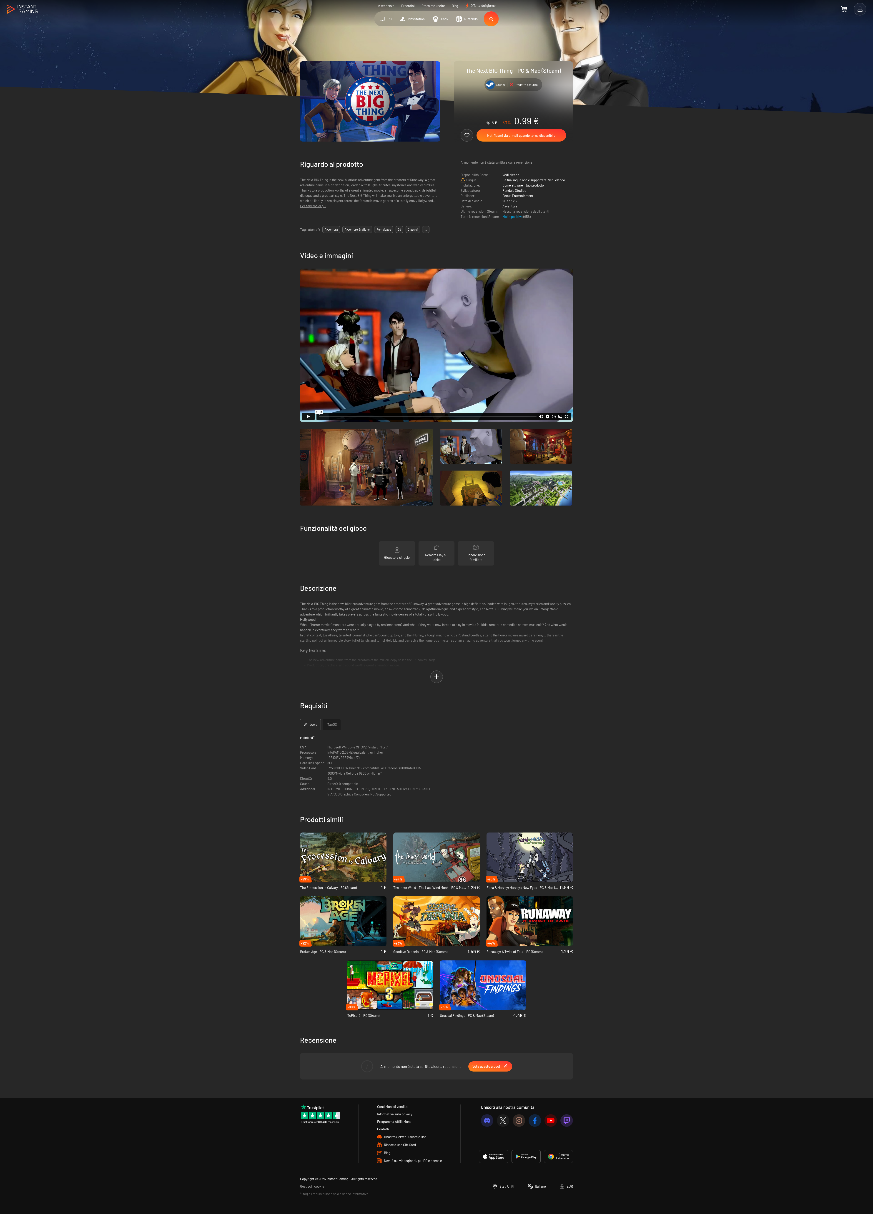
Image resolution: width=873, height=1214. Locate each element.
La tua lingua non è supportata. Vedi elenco (533, 180)
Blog (455, 6)
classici (413, 229)
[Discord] (487, 1120)
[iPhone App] (493, 1156)
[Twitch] (566, 1120)
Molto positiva (512, 216)
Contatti (383, 1129)
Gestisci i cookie (312, 1186)
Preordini (408, 6)
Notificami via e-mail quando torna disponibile (521, 135)
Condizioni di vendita (392, 1106)
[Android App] (526, 1156)
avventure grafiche (357, 229)
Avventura (509, 206)
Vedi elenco (510, 175)
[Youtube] (550, 1120)
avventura (331, 229)
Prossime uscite (433, 6)
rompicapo (383, 229)
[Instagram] (519, 1120)
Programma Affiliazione (394, 1121)
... (425, 229)
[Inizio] (22, 9)
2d (399, 229)
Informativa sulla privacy (394, 1114)
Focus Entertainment (517, 196)
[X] (503, 1120)
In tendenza (385, 6)
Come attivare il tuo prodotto (523, 185)
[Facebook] (535, 1120)
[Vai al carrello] (844, 9)
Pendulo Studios (514, 190)
